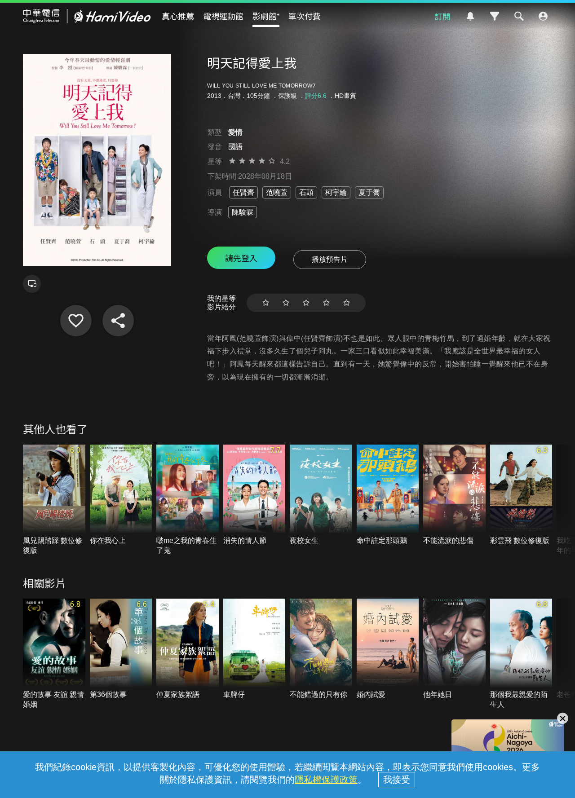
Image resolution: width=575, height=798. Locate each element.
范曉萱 (277, 192)
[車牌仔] (254, 649)
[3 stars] (306, 303)
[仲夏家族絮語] (187, 649)
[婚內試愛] (388, 649)
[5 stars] (346, 303)
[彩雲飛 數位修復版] (521, 495)
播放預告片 (330, 259)
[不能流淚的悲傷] (454, 495)
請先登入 (241, 258)
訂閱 (442, 16)
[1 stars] (266, 303)
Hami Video (87, 16)
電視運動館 (223, 16)
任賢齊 (243, 192)
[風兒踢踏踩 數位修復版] (54, 500)
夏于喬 (369, 192)
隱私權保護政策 (326, 780)
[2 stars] (286, 303)
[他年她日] (454, 649)
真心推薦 (178, 16)
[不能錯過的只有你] (321, 649)
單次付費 (304, 16)
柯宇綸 (336, 192)
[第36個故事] (121, 649)
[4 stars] (326, 303)
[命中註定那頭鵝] (388, 495)
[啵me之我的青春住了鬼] (187, 500)
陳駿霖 (242, 212)
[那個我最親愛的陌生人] (521, 654)
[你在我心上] (121, 495)
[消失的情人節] (254, 495)
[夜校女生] (321, 495)
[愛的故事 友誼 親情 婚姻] (54, 654)
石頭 (306, 192)
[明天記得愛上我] (76, 320)
